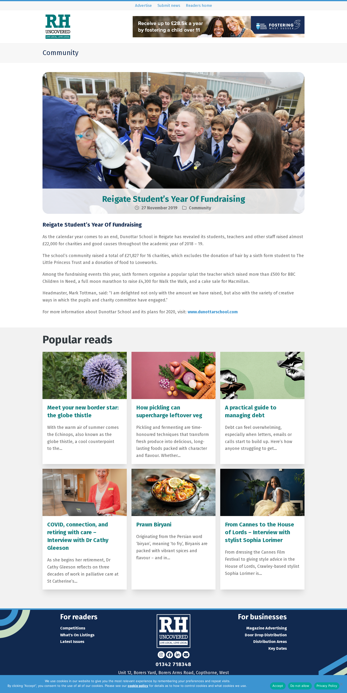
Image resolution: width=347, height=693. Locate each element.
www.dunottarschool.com (213, 311)
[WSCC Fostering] (219, 36)
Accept (277, 686)
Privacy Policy (258, 686)
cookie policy (138, 686)
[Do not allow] (341, 684)
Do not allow (299, 686)
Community (200, 208)
